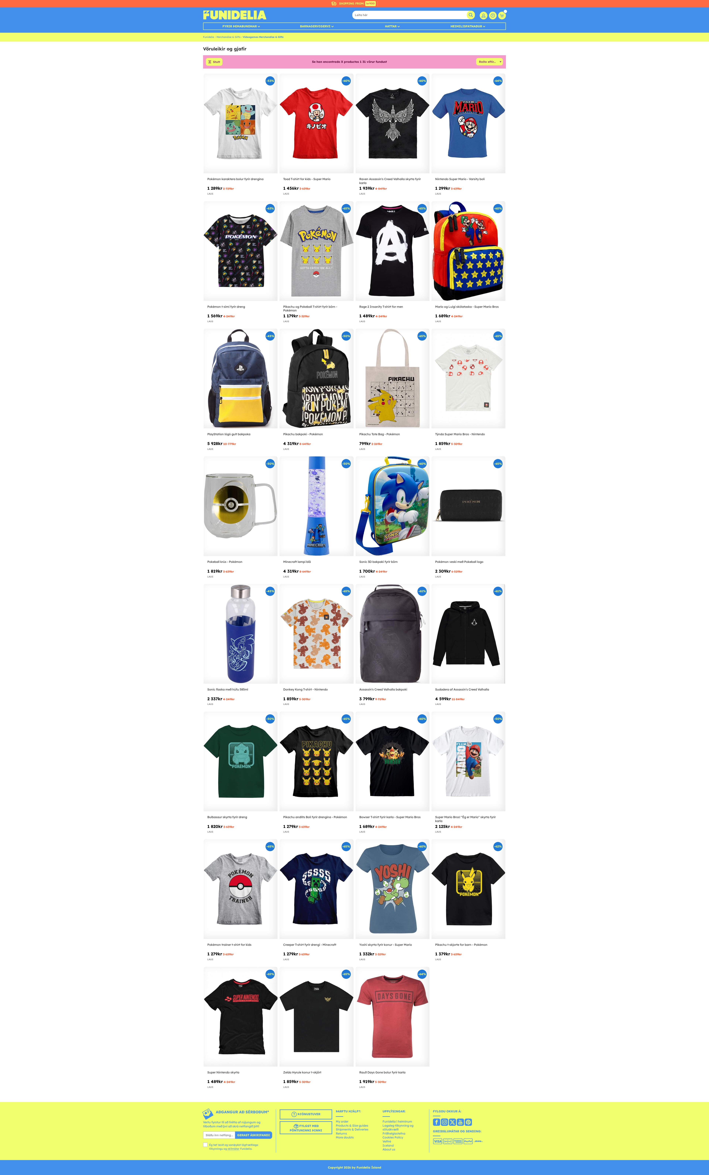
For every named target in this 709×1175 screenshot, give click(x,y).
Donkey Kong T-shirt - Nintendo (305, 689)
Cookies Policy (393, 1137)
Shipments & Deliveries (352, 1129)
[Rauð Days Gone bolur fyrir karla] (392, 1017)
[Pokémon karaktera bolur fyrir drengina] (241, 123)
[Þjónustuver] (493, 15)
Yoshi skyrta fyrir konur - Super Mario (385, 945)
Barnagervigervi (315, 26)
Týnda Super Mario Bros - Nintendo (460, 434)
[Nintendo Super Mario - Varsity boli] (468, 123)
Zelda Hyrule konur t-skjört (302, 1072)
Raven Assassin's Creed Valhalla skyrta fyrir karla (390, 181)
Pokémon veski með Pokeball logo (459, 562)
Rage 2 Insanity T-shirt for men (381, 306)
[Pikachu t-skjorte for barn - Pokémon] (468, 889)
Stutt (216, 62)
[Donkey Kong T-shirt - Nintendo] (316, 634)
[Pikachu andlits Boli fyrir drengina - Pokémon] (316, 761)
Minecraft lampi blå (297, 562)
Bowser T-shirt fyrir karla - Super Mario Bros (390, 817)
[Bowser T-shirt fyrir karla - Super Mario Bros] (392, 761)
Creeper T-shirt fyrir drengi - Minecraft (309, 945)
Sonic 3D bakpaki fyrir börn (378, 562)
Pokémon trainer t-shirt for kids (229, 945)
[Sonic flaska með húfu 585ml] (241, 634)
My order (342, 1121)
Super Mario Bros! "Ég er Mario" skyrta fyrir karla (465, 819)
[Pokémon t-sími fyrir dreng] (241, 251)
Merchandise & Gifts (228, 36)
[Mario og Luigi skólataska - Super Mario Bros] (468, 251)
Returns (341, 1133)
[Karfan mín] (502, 15)
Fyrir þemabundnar (239, 26)
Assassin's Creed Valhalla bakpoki (383, 689)
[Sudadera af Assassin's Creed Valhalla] (468, 634)
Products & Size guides (352, 1125)
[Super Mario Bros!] (468, 761)
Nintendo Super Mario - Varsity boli (460, 179)
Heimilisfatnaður (466, 26)
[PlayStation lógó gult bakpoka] (241, 379)
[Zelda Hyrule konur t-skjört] (316, 1017)
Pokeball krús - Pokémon (224, 562)
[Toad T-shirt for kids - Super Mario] (316, 123)
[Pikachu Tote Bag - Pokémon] (392, 379)
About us (389, 1149)
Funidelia (208, 36)
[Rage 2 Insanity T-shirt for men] (392, 251)
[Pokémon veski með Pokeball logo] (468, 506)
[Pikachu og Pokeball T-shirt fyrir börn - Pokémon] (316, 251)
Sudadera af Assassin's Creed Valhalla (462, 689)
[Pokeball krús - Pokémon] (241, 506)
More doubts (345, 1137)
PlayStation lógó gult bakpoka (228, 434)
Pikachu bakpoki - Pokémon (303, 434)
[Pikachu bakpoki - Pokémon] (316, 379)
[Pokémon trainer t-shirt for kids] (241, 889)
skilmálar (233, 1148)
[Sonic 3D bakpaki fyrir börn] (392, 506)
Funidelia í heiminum (397, 1121)
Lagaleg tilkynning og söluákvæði (398, 1127)
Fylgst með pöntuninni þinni (306, 1128)
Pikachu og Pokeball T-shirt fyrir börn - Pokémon (310, 308)
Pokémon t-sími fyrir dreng (226, 306)
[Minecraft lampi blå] (316, 506)
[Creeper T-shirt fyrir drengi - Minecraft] (316, 889)
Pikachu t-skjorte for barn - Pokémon (461, 945)
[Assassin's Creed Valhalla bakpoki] (392, 634)
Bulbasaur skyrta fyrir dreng (227, 817)
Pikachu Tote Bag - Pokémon (379, 434)
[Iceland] (436, 1122)
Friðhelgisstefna (394, 1133)
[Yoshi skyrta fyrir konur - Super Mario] (392, 889)
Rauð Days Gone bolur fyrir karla (382, 1072)
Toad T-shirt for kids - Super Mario (306, 179)
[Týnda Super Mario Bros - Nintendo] (468, 379)
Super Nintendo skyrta (223, 1072)
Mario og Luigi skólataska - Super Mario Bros (467, 306)
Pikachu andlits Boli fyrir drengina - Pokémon (315, 817)
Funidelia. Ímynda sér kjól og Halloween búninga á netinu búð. (234, 15)
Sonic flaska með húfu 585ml (227, 689)
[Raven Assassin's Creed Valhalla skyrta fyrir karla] (392, 123)
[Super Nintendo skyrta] (241, 1017)
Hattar (391, 26)
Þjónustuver (308, 1114)
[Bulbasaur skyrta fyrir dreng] (241, 761)
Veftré (387, 1141)
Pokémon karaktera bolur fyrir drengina (235, 179)
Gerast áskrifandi (253, 1135)
